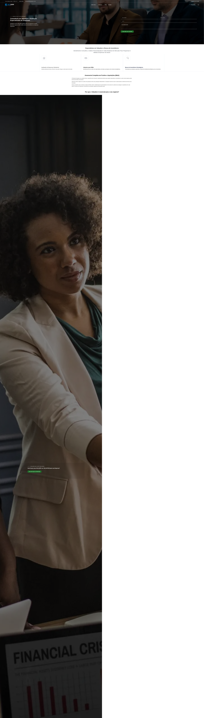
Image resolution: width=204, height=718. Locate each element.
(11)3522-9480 (21, 1)
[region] (14, 709)
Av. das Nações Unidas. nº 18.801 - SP (11, 1)
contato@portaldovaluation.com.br (30, 1)
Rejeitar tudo (14, 713)
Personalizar (7, 713)
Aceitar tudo (21, 713)
